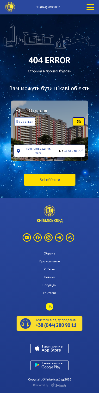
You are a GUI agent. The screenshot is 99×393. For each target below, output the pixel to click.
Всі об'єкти (49, 179)
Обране (49, 253)
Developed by (41, 385)
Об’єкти (49, 269)
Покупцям (49, 285)
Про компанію (49, 261)
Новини (49, 277)
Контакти (49, 293)
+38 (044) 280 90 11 (47, 7)
